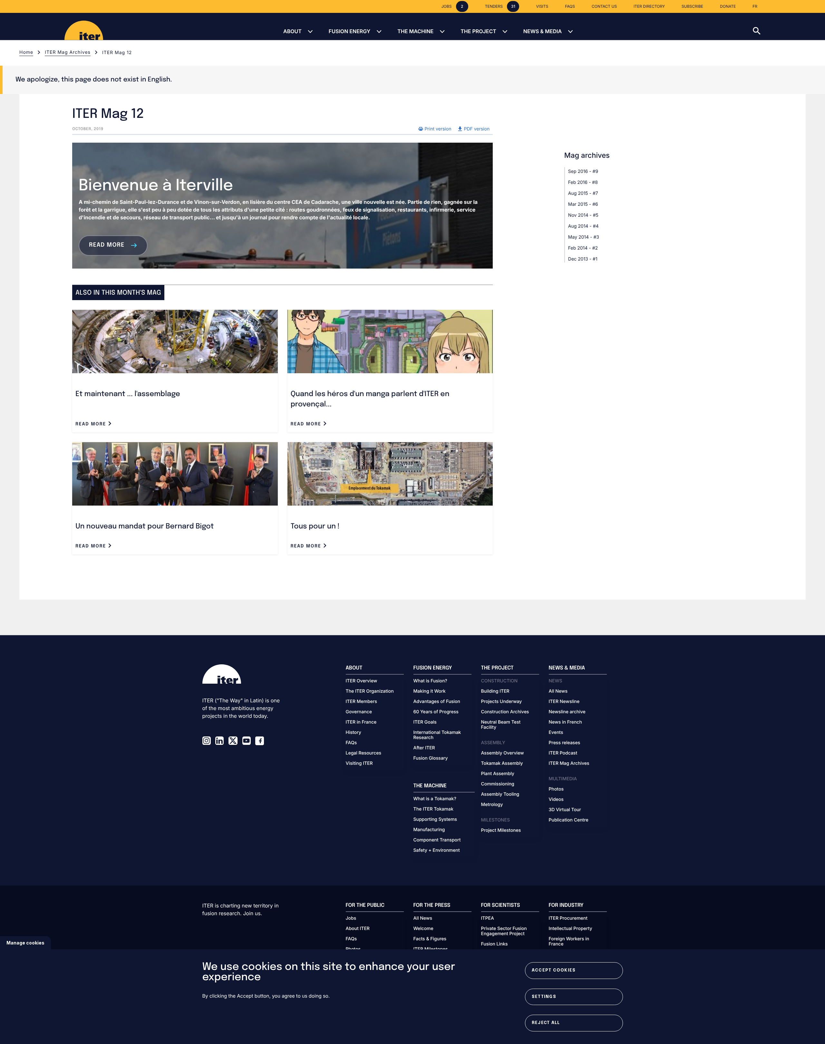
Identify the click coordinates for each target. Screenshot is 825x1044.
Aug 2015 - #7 (583, 193)
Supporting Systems (435, 819)
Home (26, 52)
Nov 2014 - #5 (583, 215)
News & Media (542, 31)
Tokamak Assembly (502, 763)
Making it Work (429, 691)
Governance (359, 712)
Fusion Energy (349, 31)
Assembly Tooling (500, 794)
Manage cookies (25, 942)
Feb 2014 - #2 (583, 248)
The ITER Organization (370, 691)
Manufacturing (429, 829)
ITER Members (361, 701)
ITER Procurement (568, 918)
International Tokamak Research (437, 735)
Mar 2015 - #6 (583, 204)
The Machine (415, 31)
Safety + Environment (436, 850)
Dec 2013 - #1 (582, 259)
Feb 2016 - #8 (583, 182)
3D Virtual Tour (565, 809)
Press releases (564, 742)
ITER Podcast (563, 753)
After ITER (424, 748)
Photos (556, 789)
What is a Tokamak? (434, 799)
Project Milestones (501, 830)
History (353, 732)
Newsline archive (567, 712)
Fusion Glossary (430, 758)
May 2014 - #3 (583, 237)
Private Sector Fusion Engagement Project (504, 931)
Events (556, 732)
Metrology (492, 804)
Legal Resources (364, 753)
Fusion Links (494, 944)
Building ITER (495, 691)
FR (754, 6)
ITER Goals (425, 722)
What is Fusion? (430, 681)
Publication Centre (568, 820)
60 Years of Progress (436, 712)
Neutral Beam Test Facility (501, 725)
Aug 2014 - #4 (583, 226)
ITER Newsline (564, 701)
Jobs (351, 918)
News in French (565, 722)
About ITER (358, 928)
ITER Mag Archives (68, 52)
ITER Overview (361, 681)
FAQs (351, 742)
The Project (478, 31)
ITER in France (361, 722)
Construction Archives (505, 712)
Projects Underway (501, 701)
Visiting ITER (359, 763)
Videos (556, 799)
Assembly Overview (502, 753)
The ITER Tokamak (433, 809)
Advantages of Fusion (437, 701)
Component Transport (437, 840)
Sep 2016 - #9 (583, 171)
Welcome (423, 928)
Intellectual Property (570, 928)
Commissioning (497, 784)
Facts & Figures (430, 939)
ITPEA (487, 918)
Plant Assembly (497, 773)
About (292, 31)
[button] (789, 26)
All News (558, 691)
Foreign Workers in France (569, 941)
